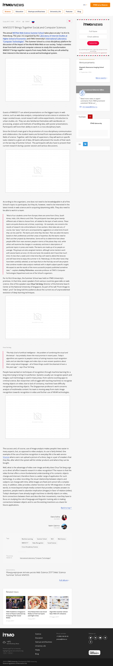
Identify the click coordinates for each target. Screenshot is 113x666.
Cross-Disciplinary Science (30, 547)
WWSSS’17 (25, 543)
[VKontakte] (69, 21)
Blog (79, 11)
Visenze (6, 457)
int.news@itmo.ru (90, 107)
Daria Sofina (55, 517)
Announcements (87, 62)
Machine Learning (27, 539)
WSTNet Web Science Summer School (28, 33)
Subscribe (93, 43)
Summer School (42, 539)
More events (101, 78)
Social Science (52, 543)
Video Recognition (37, 543)
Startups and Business (36, 11)
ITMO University (96, 123)
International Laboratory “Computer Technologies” (35, 558)
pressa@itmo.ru (61, 639)
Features (69, 11)
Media (37, 650)
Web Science (62, 539)
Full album (63, 580)
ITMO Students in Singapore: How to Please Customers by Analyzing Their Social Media (15, 615)
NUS (52, 539)
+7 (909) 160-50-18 (62, 636)
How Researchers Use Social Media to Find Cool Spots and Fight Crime (37, 614)
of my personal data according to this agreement (93, 53)
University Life (55, 11)
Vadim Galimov (54, 526)
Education (19, 11)
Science (8, 11)
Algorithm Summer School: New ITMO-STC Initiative (59, 613)
